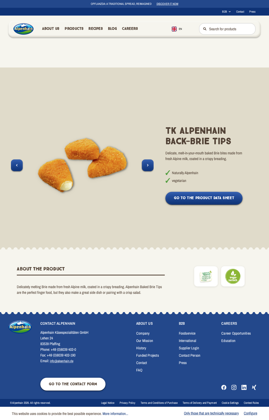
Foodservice (187, 333)
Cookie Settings (230, 403)
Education (228, 340)
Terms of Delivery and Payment (200, 403)
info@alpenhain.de (61, 361)
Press (252, 11)
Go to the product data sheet (204, 198)
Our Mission (144, 340)
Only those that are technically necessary (211, 413)
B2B (224, 11)
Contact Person (189, 355)
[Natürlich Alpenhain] (206, 276)
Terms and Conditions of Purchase (159, 403)
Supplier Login (189, 348)
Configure (250, 413)
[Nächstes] (148, 165)
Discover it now (167, 4)
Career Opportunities (236, 333)
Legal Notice (108, 403)
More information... (115, 413)
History (141, 348)
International (187, 340)
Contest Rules (251, 403)
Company (142, 333)
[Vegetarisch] (233, 276)
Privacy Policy (128, 403)
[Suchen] (204, 29)
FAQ (139, 370)
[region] (82, 165)
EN (180, 29)
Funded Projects (147, 355)
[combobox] (180, 29)
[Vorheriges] (17, 165)
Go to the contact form (73, 384)
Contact (240, 11)
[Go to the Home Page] (23, 28)
